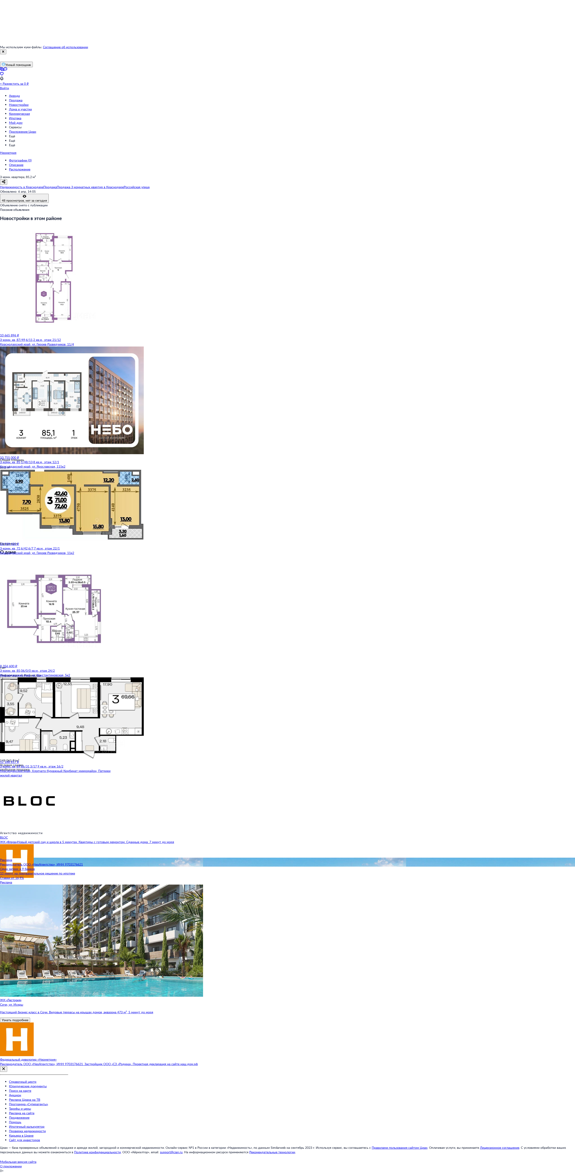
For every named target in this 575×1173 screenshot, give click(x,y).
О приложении (11, 1166)
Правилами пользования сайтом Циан (399, 1147)
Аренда (14, 96)
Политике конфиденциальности (97, 1152)
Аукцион (15, 1095)
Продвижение (19, 1117)
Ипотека (15, 118)
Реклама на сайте (21, 1113)
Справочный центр (22, 1081)
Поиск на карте (20, 1090)
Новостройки (19, 104)
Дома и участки (20, 109)
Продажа (15, 100)
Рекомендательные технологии (272, 1152)
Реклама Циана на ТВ (24, 1099)
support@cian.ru (171, 1152)
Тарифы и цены (20, 1108)
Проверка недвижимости (27, 1131)
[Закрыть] (3, 51)
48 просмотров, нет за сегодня (24, 200)
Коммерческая (19, 113)
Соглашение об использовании (65, 47)
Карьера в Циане (21, 1135)
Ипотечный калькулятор (26, 1126)
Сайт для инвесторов (24, 1140)
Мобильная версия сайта (18, 1162)
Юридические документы (28, 1086)
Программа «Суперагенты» (28, 1104)
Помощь (15, 1122)
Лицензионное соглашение (499, 1147)
